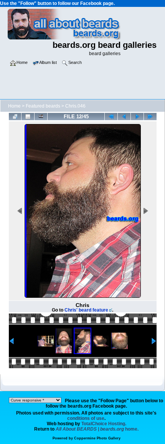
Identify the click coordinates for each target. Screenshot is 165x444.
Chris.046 (75, 106)
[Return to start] (111, 116)
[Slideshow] (41, 116)
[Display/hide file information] (27, 116)
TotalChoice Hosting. (103, 423)
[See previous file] (124, 116)
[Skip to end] (150, 116)
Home (14, 106)
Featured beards (43, 106)
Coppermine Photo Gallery (97, 438)
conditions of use (85, 418)
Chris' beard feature (86, 310)
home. (97, 429)
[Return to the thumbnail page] (15, 116)
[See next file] (137, 116)
